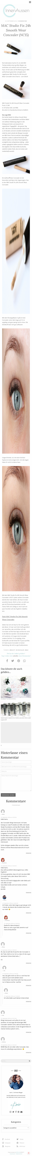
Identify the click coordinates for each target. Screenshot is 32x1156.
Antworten (28, 853)
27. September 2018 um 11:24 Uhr (12, 996)
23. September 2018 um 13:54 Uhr (9, 866)
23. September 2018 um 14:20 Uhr (10, 903)
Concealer (20, 650)
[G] (16, 732)
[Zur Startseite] (16, 11)
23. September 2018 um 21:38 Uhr (10, 973)
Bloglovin (7, 1146)
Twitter (21, 1139)
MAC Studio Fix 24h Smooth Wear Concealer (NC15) (16, 30)
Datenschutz (19, 1154)
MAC (27, 650)
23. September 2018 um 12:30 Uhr (9, 817)
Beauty (12, 650)
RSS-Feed (22, 1146)
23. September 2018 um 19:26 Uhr (12, 923)
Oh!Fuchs (18, 1152)
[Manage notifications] (28, 1153)
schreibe (15, 656)
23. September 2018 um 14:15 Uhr (9, 1018)
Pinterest (21, 1143)
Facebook (7, 1139)
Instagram (7, 1143)
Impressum (12, 1154)
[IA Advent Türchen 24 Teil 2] (16, 687)
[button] (30, 2)
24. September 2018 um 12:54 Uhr (9, 1045)
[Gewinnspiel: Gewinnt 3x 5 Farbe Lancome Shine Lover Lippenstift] (16, 709)
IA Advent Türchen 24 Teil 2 (8, 699)
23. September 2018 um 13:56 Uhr (9, 950)
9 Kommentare (22, 21)
